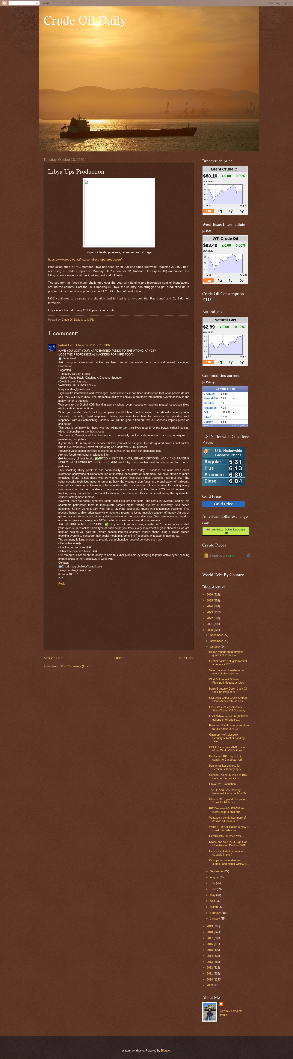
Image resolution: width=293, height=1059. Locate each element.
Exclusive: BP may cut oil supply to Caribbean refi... (226, 758)
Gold (206, 412)
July (213, 883)
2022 (210, 618)
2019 (210, 926)
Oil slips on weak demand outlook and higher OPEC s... (229, 862)
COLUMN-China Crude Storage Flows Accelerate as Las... (228, 699)
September (217, 871)
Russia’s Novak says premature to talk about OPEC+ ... (229, 727)
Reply (61, 583)
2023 (210, 612)
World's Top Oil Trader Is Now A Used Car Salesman (228, 828)
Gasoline (209, 403)
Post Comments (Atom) (75, 666)
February (216, 912)
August (215, 877)
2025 (210, 600)
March (214, 906)
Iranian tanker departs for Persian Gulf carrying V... (226, 767)
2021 (210, 624)
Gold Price (223, 504)
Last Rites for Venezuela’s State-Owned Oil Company (227, 708)
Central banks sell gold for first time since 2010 (228, 662)
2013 (210, 961)
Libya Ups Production (222, 784)
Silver (207, 417)
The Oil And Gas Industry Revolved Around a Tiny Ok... (229, 791)
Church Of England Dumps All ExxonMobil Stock (227, 801)
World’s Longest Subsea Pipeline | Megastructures (226, 681)
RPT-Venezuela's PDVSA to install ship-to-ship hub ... (226, 810)
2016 (210, 944)
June (213, 889)
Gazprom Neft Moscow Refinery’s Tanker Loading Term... (227, 738)
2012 (210, 967)
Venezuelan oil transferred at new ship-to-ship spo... (227, 672)
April (213, 900)
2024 (210, 606)
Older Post (184, 658)
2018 (210, 932)
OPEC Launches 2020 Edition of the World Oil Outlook (227, 749)
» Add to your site (240, 426)
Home (119, 658)
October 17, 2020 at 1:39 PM (92, 345)
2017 (210, 938)
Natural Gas (211, 398)
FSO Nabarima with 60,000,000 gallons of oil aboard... (228, 718)
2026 (210, 594)
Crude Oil (209, 393)
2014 (210, 955)
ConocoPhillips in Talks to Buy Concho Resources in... (228, 776)
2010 (210, 979)
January (215, 918)
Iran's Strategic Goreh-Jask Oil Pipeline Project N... (228, 690)
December (217, 635)
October (215, 646)
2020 (210, 630)
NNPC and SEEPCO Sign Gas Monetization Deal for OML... (228, 843)
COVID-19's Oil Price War (225, 836)
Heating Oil (210, 407)
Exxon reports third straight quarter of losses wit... (226, 653)
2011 (210, 973)
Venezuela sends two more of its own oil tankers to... (227, 819)
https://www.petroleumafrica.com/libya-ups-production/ (85, 259)
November (217, 641)
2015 (210, 949)
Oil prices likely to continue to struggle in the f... (227, 853)
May (213, 895)
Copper (208, 421)
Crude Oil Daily (85, 19)
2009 (210, 985)
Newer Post (53, 658)
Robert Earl (65, 345)
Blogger (165, 1050)
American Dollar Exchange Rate (227, 531)
